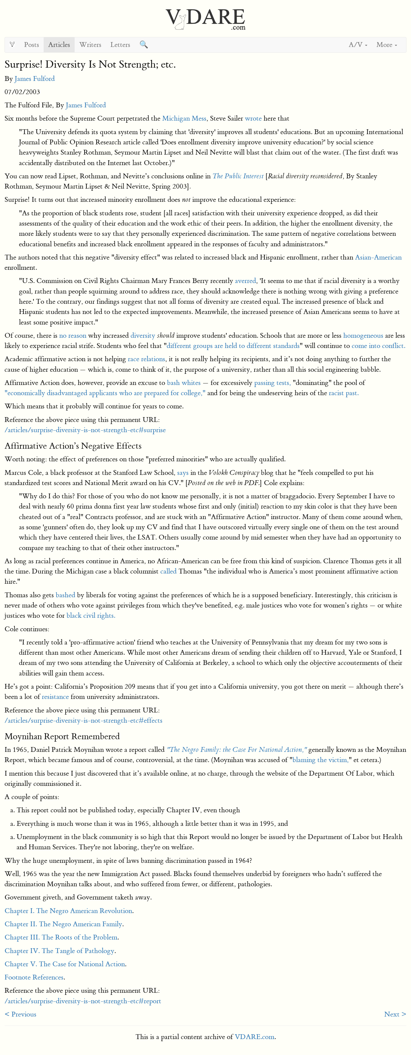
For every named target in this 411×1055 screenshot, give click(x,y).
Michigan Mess (184, 118)
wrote (253, 118)
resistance (55, 696)
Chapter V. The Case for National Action (65, 964)
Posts (31, 44)
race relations (146, 359)
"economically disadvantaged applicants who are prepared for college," (105, 393)
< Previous (20, 1014)
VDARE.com (254, 1036)
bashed (65, 595)
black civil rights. (90, 615)
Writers (90, 44)
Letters (120, 44)
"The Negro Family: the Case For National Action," (236, 750)
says (183, 472)
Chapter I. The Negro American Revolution (68, 910)
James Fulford (35, 78)
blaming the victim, (320, 759)
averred (245, 280)
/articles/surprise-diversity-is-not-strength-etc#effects (83, 720)
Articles (59, 44)
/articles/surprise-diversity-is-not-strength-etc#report (83, 1001)
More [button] (385, 44)
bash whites (184, 382)
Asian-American (378, 257)
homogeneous (363, 335)
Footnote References (34, 977)
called (168, 571)
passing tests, (272, 382)
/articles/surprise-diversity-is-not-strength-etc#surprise (85, 430)
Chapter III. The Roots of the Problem (61, 937)
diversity (143, 335)
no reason (72, 335)
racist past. (344, 393)
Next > (395, 1014)
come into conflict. (378, 345)
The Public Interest (238, 176)
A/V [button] (356, 44)
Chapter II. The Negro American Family (63, 924)
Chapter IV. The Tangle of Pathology (59, 950)
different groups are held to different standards (233, 345)
